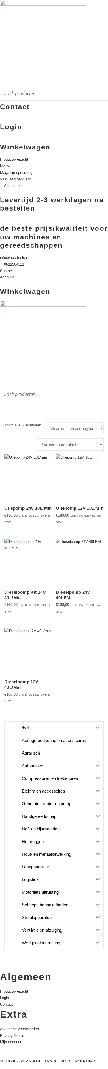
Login (11, 127)
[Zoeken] (102, 92)
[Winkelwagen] (1, 139)
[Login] (1, 119)
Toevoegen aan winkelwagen (69, 520)
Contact (15, 107)
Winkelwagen (25, 147)
